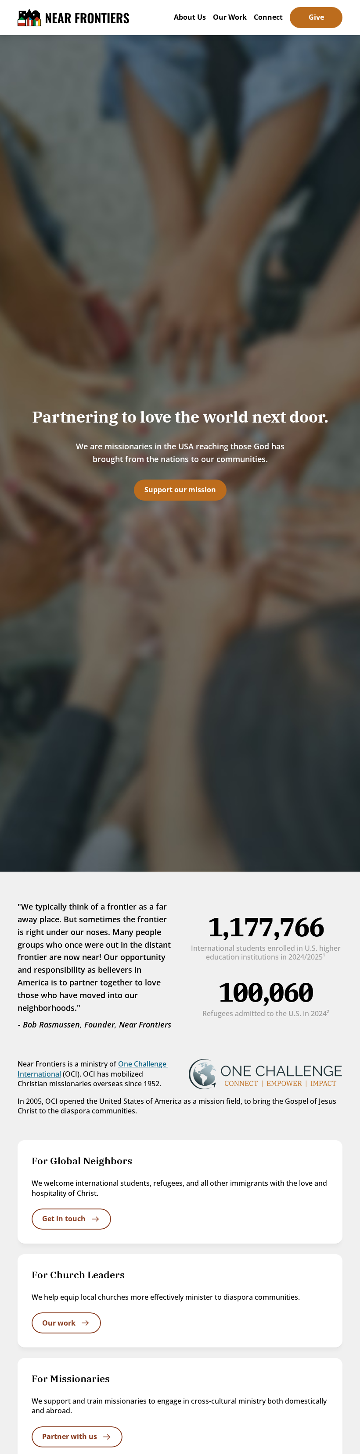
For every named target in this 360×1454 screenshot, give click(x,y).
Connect (268, 17)
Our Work (230, 17)
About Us (190, 17)
